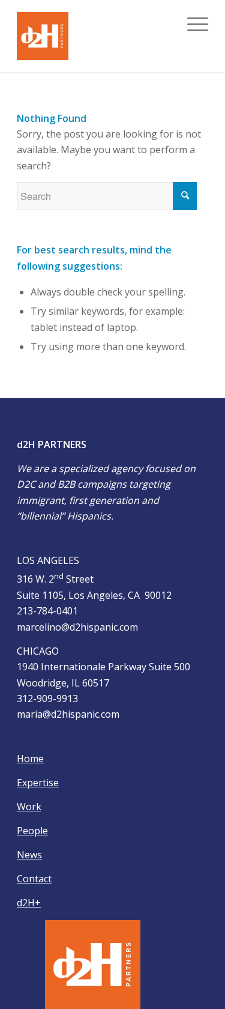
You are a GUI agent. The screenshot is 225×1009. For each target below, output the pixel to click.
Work (29, 806)
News (29, 854)
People (32, 830)
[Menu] (191, 24)
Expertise (38, 782)
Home (30, 758)
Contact (34, 878)
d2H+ (29, 902)
